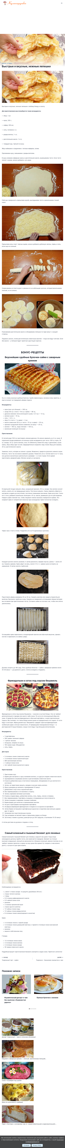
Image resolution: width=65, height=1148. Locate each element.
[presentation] (16, 984)
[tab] (29, 1008)
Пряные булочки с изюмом (47, 998)
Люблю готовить (7, 63)
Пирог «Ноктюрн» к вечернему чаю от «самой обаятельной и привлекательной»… (29, 1124)
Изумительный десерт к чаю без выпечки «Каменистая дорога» (16, 1000)
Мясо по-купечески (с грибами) (12, 1102)
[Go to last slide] (4, 991)
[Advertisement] (32, 18)
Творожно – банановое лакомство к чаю (49, 959)
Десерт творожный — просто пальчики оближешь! (19, 1037)
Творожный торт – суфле (10, 959)
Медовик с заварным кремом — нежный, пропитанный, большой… (24, 1059)
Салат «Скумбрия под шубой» (12, 1080)
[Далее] (60, 991)
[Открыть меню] (61, 3)
